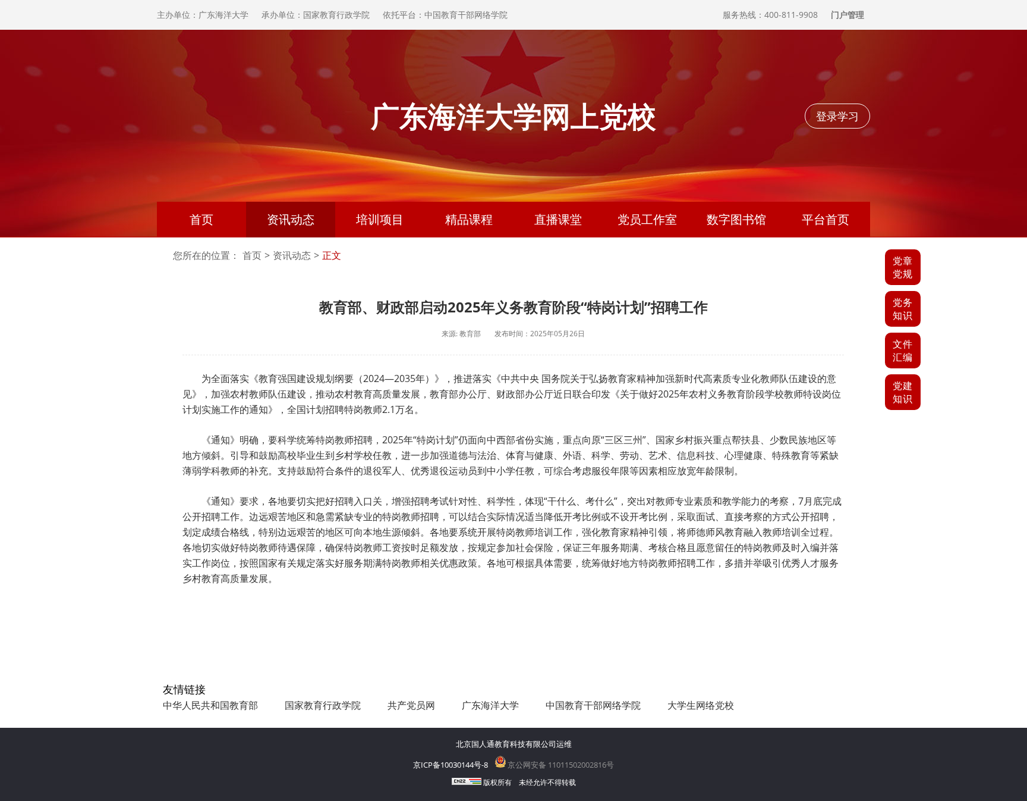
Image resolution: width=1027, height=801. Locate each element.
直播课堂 (558, 219)
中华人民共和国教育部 (210, 705)
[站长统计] (466, 782)
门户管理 (847, 14)
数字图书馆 (736, 219)
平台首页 (825, 219)
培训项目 (380, 219)
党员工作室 (647, 219)
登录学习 (837, 116)
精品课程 (469, 219)
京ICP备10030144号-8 (450, 764)
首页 (201, 219)
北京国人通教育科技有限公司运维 (514, 744)
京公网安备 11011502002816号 (560, 764)
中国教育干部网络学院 (593, 705)
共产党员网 (411, 705)
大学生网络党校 (700, 705)
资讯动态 (290, 219)
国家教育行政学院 (323, 705)
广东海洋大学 (490, 705)
